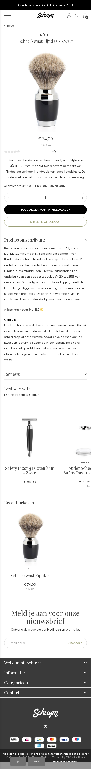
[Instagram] (45, 727)
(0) (54, 151)
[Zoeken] (77, 15)
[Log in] (69, 15)
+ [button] (82, 197)
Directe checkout (45, 222)
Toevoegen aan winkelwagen (45, 210)
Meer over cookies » (65, 761)
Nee (36, 761)
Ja (18, 761)
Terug (10, 25)
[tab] (45, 240)
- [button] (8, 197)
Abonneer (75, 643)
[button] (8, 16)
